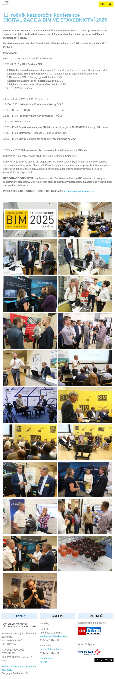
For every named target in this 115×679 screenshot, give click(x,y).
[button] (106, 4)
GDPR (43, 662)
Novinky (19, 616)
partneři (95, 616)
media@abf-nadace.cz (52, 649)
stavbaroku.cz (47, 658)
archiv (57, 616)
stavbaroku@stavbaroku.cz (54, 636)
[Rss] (111, 660)
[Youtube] (106, 660)
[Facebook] (96, 660)
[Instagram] (101, 660)
